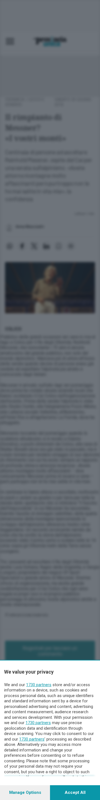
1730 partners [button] (38, 684)
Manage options (25, 792)
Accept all (75, 792)
